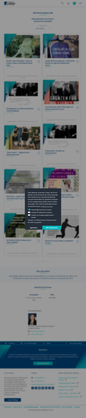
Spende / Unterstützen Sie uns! (68, 397)
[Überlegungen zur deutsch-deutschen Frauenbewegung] (22, 102)
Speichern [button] (33, 228)
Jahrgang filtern (43, 25)
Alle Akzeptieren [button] (52, 228)
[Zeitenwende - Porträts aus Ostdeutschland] (61, 145)
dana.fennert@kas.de (38, 331)
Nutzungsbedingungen (30, 407)
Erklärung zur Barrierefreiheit (50, 407)
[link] (39, 261)
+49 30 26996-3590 (37, 334)
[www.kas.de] (9, 3)
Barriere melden (67, 407)
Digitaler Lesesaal (64, 390)
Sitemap (77, 407)
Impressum (8, 407)
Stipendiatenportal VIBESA (67, 383)
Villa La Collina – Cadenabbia (68, 393)
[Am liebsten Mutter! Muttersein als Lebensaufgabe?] (22, 234)
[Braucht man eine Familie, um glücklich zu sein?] (61, 235)
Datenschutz (17, 407)
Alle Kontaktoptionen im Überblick (42, 384)
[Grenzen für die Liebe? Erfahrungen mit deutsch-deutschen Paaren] (61, 101)
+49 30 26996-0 (39, 381)
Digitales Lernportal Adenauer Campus (68, 379)
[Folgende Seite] (47, 261)
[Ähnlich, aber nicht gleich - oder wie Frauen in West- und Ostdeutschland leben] (22, 57)
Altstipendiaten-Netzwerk (67, 386)
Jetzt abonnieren (43, 363)
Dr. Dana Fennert (34, 311)
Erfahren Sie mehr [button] (47, 206)
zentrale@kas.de (39, 378)
